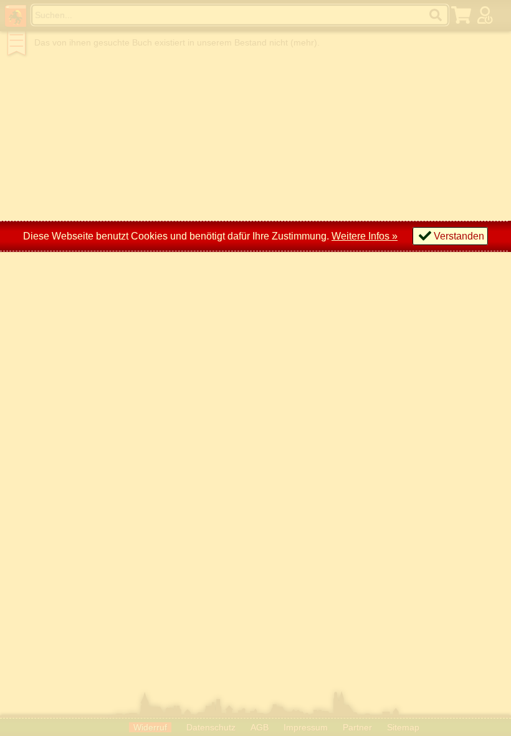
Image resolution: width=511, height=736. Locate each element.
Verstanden (459, 236)
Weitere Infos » (365, 236)
